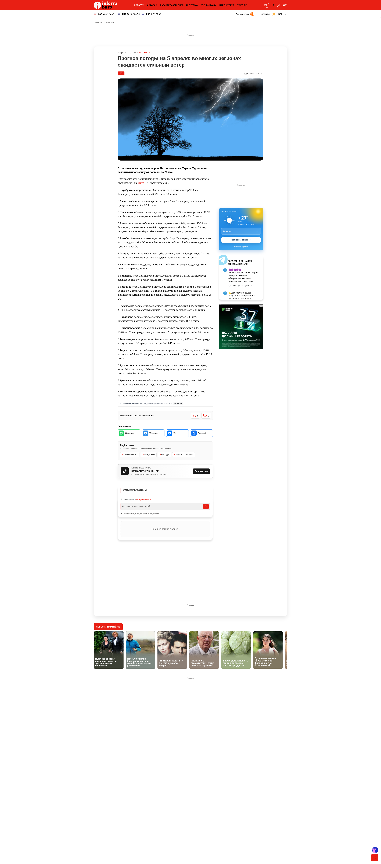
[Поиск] (272, 5)
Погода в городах (241, 247)
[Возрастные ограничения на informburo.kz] (266, 5)
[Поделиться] (374, 857)
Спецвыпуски (208, 5)
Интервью (192, 5)
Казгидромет (131, 454)
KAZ (285, 5)
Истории (152, 5)
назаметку (145, 52)
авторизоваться (143, 499)
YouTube (242, 5)
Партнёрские (226, 5)
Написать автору (254, 74)
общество (149, 454)
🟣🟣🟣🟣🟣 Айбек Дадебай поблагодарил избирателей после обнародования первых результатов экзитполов (243, 275)
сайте (141, 183)
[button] (274, 14)
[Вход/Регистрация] (278, 5)
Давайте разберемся (171, 5)
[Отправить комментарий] (206, 506)
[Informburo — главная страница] (106, 5)
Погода (165, 454)
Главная (98, 22)
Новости (139, 5)
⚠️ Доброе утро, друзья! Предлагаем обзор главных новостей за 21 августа (241, 296)
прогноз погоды (184, 454)
